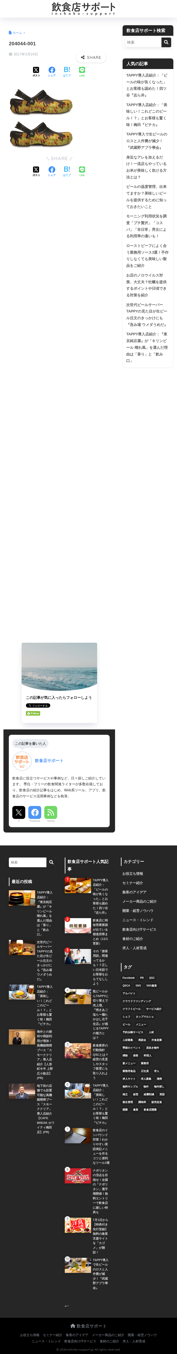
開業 (125, 1109)
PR (142, 977)
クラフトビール (132, 1008)
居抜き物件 (152, 1047)
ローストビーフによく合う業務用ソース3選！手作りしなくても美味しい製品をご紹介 (147, 256)
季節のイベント (132, 1047)
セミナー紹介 (132, 883)
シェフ (126, 1016)
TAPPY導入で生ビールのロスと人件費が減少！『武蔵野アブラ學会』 (146, 140)
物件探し (159, 1086)
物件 (146, 1086)
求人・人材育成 (134, 948)
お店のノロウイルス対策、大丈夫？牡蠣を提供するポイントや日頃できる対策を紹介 (146, 285)
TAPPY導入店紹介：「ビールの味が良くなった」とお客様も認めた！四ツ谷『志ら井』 (146, 85)
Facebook (35, 820)
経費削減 (149, 1094)
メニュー (141, 1024)
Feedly (51, 820)
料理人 (148, 1055)
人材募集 (128, 1039)
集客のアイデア (134, 892)
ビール (126, 1024)
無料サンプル (130, 1086)
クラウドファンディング (137, 1001)
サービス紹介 (154, 1008)
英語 (162, 1094)
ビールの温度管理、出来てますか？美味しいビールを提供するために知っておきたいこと (146, 197)
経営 (135, 1094)
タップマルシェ (145, 1016)
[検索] (166, 42)
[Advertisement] (59, 411)
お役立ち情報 (132, 873)
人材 (151, 1032)
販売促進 (157, 1102)
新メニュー (129, 1063)
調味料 (142, 1102)
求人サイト (129, 1078)
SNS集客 (151, 985)
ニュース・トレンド (137, 920)
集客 (135, 1109)
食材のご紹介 (132, 939)
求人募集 (146, 1078)
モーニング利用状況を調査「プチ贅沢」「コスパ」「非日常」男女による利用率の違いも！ (146, 226)
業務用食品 (129, 1071)
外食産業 (157, 1039)
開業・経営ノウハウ (137, 911)
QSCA (126, 985)
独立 (125, 1094)
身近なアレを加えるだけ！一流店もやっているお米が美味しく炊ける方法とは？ (146, 167)
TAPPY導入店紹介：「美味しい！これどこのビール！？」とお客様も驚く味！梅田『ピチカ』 (146, 115)
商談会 (142, 1039)
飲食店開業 (150, 1109)
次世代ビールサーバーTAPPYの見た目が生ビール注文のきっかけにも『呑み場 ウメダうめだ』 (147, 315)
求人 (156, 1071)
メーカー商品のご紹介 (139, 901)
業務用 (145, 1063)
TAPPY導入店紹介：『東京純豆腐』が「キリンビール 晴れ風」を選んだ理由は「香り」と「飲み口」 (147, 347)
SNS (138, 985)
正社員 (145, 1071)
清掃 (159, 1078)
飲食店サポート (91, 1326)
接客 (135, 1055)
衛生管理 (128, 1102)
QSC (152, 977)
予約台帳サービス (133, 1032)
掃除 (125, 1055)
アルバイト (129, 993)
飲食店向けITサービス (139, 929)
